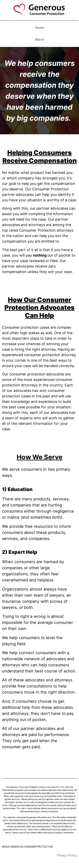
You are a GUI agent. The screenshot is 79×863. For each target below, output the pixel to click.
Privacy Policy (67, 855)
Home (39, 28)
